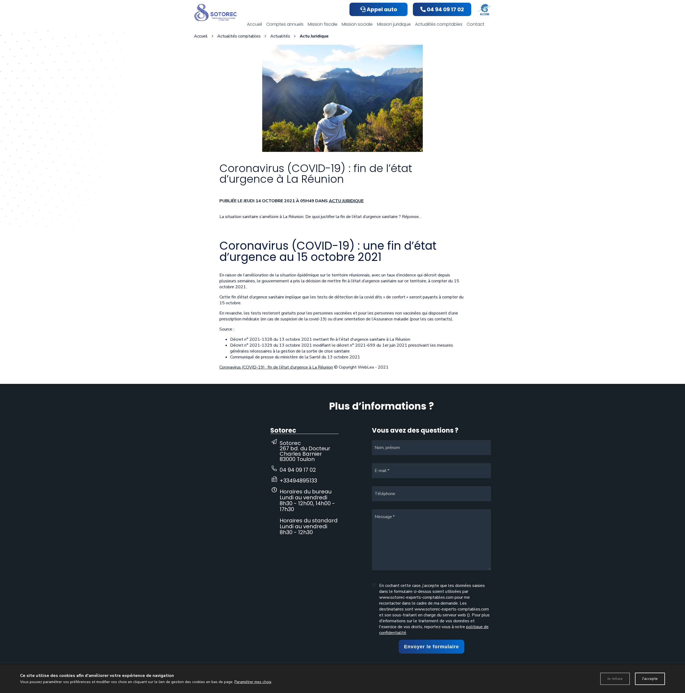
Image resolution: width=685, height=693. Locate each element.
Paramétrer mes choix (252, 681)
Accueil (201, 36)
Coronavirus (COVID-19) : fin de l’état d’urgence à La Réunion (276, 367)
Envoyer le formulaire (431, 646)
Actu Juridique (346, 201)
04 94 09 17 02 (298, 470)
